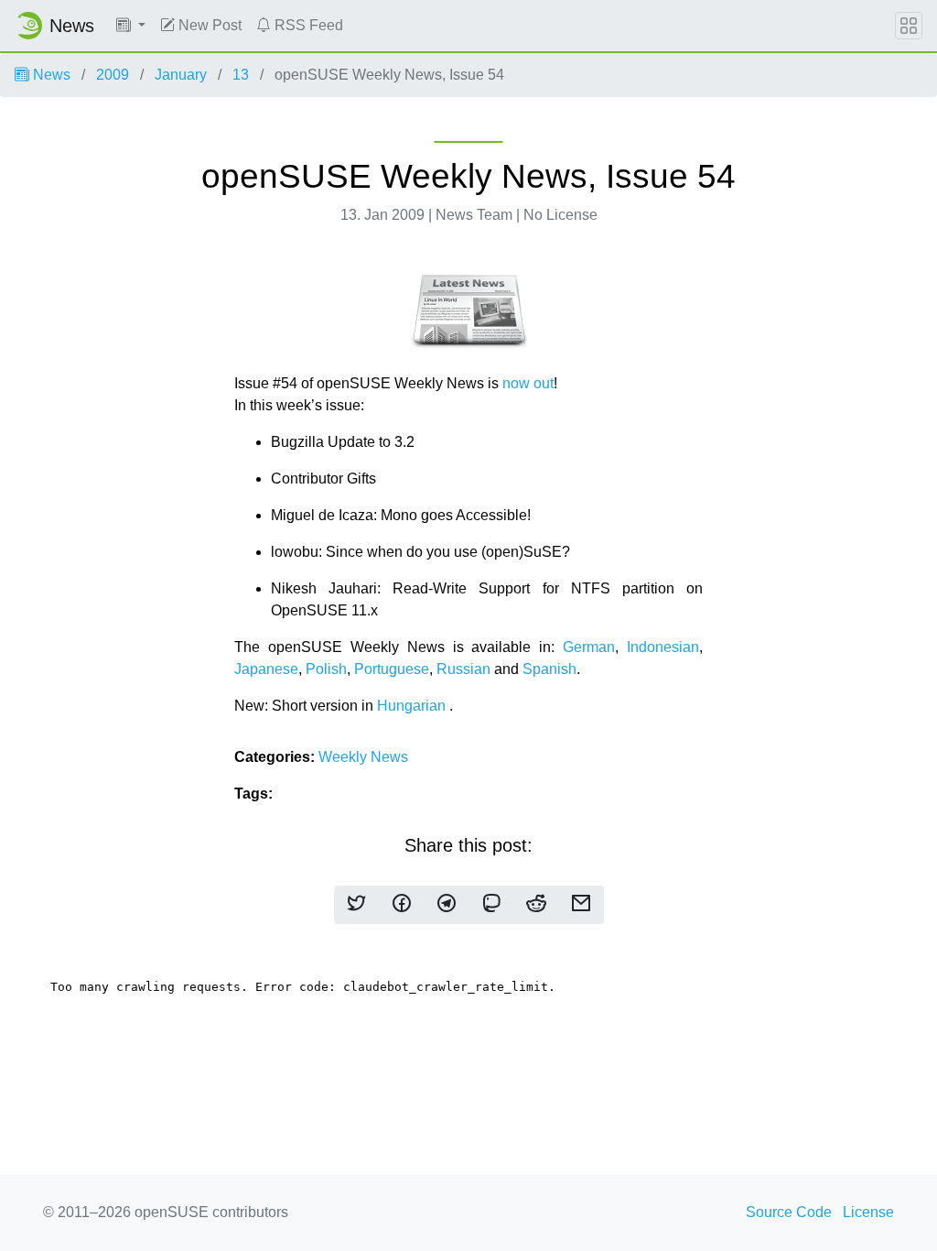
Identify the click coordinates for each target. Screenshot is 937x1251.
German (589, 647)
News (49, 74)
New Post (208, 25)
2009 (112, 74)
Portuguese (391, 669)
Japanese (266, 669)
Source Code (789, 1212)
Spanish (549, 669)
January (181, 74)
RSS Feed (307, 25)
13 (240, 74)
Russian (463, 669)
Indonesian (663, 647)
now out (528, 383)
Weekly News (363, 757)
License (868, 1212)
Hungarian (411, 705)
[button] (131, 25)
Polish (326, 669)
